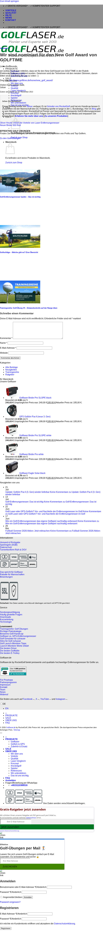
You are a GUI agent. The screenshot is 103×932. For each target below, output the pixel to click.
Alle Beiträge (11, 367)
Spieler (14, 98)
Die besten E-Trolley (9, 653)
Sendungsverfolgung (10, 612)
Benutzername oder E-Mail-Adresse (23, 887)
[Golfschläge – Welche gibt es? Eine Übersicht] (20, 247)
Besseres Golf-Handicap (11, 634)
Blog (94, 109)
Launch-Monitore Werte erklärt (14, 646)
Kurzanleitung (6, 619)
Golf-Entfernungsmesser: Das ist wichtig (24, 502)
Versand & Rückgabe (10, 542)
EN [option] (6, 708)
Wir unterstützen (18, 103)
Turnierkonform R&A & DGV (13, 550)
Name (3, 343)
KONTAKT (10, 20)
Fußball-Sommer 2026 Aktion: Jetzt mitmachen (27, 531)
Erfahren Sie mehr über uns (29, 116)
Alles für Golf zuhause (10, 641)
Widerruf (4, 694)
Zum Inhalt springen (9, 1)
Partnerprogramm (8, 682)
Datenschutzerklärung (64, 923)
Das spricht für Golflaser (11, 572)
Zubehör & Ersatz (19, 746)
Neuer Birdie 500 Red (10, 125)
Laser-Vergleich (18, 90)
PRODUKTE (11, 69)
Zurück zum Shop (13, 162)
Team (2, 689)
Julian (30, 106)
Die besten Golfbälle (9, 651)
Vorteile (14, 756)
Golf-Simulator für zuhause (12, 638)
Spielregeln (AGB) (8, 545)
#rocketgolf (16, 95)
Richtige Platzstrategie (10, 631)
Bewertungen (6, 577)
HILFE (8, 15)
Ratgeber (9, 374)
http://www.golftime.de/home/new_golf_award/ (31, 80)
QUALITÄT (10, 13)
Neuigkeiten (4, 48)
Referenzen (16, 771)
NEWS (8, 18)
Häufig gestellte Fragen (11, 614)
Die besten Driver (8, 648)
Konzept (15, 93)
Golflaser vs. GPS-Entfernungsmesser (18, 636)
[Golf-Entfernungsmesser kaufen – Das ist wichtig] (20, 191)
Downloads (5, 617)
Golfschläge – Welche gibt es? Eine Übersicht (19, 252)
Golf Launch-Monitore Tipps (13, 643)
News (2, 692)
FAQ (7, 723)
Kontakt (3, 687)
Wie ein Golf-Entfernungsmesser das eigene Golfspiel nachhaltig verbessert (41, 521)
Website (4, 353)
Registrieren (5, 928)
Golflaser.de (10, 727)
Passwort (10, 892)
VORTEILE (10, 10)
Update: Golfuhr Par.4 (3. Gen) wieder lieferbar (27, 492)
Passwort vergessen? (10, 902)
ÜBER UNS (11, 720)
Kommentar (6, 338)
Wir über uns (17, 83)
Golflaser (15, 741)
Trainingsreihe (12, 372)
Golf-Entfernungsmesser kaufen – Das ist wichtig (20, 197)
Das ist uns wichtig (20, 775)
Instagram (60, 699)
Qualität (14, 88)
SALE (8, 78)
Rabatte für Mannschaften (12, 574)
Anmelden (28, 897)
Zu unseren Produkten (56, 116)
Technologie (6, 622)
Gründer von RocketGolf (58, 106)
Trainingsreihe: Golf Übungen (14, 629)
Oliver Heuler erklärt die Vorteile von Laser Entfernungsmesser (29, 123)
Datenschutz (6, 547)
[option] (54, 708)
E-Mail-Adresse (8, 348)
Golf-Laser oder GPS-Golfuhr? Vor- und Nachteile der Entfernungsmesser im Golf (43, 511)
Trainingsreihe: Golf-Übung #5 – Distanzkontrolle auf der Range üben (28, 308)
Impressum (5, 685)
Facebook (27, 699)
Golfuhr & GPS (18, 744)
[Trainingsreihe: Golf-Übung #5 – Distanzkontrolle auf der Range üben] (20, 302)
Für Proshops (6, 680)
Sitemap (17, 730)
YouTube (44, 699)
